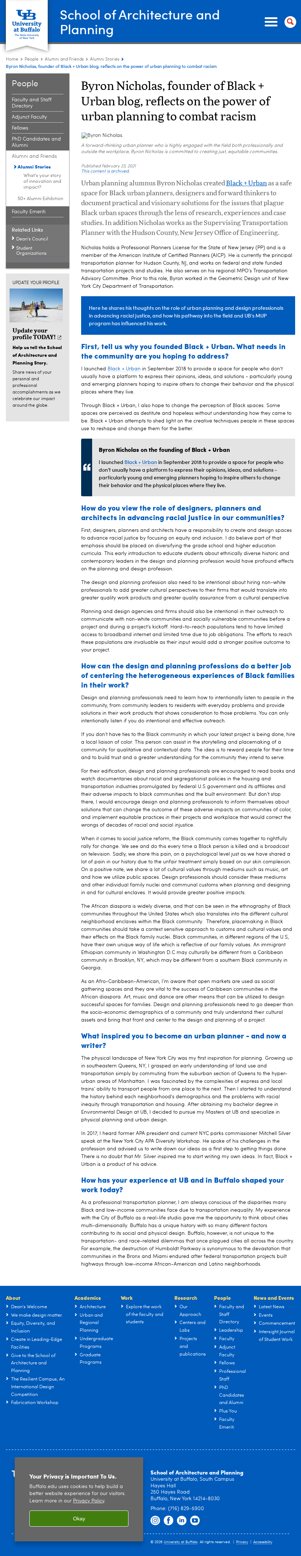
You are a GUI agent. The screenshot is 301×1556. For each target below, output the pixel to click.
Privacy (242, 1542)
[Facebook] (168, 1521)
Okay (79, 1518)
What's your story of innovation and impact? (42, 181)
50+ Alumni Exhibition (40, 198)
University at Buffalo (180, 1542)
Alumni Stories (104, 59)
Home (12, 59)
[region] (79, 1499)
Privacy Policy (88, 1501)
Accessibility (262, 1542)
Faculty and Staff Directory (31, 103)
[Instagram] (155, 1521)
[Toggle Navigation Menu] (279, 22)
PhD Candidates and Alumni (36, 142)
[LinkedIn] (181, 1521)
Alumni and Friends (64, 59)
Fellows (20, 128)
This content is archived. (105, 171)
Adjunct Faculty (29, 117)
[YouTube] (195, 1521)
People (32, 59)
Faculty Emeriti (29, 211)
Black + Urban (246, 183)
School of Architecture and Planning (140, 21)
